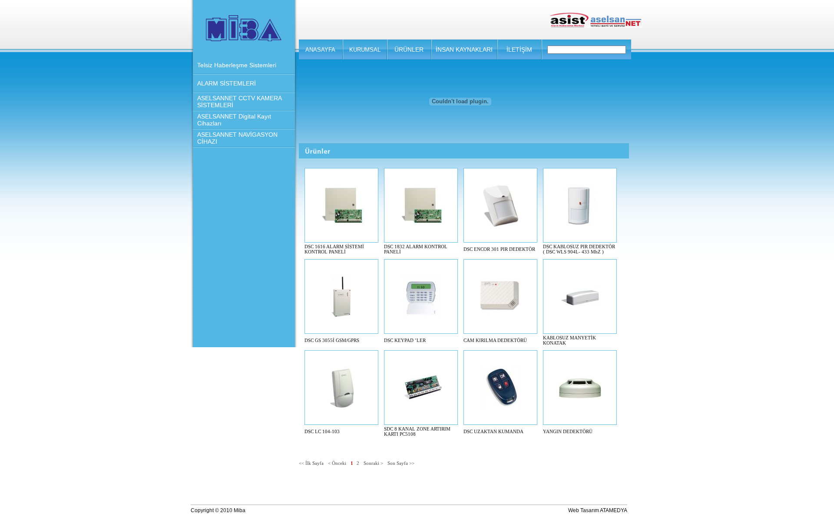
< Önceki (337, 463)
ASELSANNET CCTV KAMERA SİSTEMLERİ (239, 102)
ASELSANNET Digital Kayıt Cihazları (234, 120)
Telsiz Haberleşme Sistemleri (236, 65)
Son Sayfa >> (400, 463)
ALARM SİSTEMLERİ (226, 83)
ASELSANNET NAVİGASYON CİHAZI (237, 138)
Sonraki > (373, 463)
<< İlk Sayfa (311, 463)
